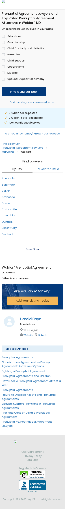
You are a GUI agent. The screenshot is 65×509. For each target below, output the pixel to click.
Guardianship (16, 42)
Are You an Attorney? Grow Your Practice (32, 133)
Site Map (32, 460)
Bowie (6, 203)
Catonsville (9, 209)
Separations (15, 66)
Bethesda (8, 197)
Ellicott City (9, 228)
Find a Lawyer (11, 144)
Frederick (8, 234)
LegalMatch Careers (32, 468)
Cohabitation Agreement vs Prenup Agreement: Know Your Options (26, 364)
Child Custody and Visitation (26, 48)
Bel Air (6, 191)
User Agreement (32, 452)
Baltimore (8, 184)
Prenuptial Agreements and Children (26, 376)
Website (28, 335)
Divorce (12, 73)
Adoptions (14, 36)
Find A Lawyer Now (24, 92)
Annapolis (8, 178)
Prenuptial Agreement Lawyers (22, 148)
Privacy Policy (33, 456)
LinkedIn (42, 335)
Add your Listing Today (32, 301)
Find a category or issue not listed (32, 102)
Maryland (8, 152)
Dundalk (7, 222)
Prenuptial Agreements (17, 357)
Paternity (13, 54)
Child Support (16, 60)
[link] (32, 445)
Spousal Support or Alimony (25, 79)
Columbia (8, 215)
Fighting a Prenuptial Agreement (23, 371)
